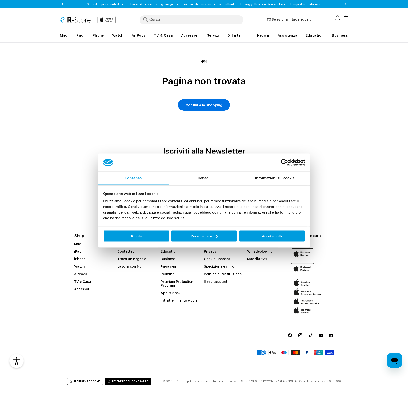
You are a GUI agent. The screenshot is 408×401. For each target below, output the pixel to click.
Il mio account (215, 281)
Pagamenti (169, 266)
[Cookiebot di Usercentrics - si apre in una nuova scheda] (284, 162)
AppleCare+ (170, 293)
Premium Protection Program (177, 283)
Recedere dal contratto (130, 381)
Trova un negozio (131, 259)
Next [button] (345, 4)
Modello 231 (257, 259)
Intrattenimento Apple (179, 300)
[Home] (75, 20)
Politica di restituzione (223, 274)
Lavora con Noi (129, 266)
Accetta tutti (272, 236)
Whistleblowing (260, 251)
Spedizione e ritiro (219, 266)
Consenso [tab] (133, 178)
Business (168, 259)
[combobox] (191, 19)
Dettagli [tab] (204, 178)
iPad (77, 251)
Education (169, 251)
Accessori (82, 289)
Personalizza (201, 236)
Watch (79, 266)
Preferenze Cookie (87, 381)
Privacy (210, 251)
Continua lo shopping (204, 105)
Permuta (168, 274)
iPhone (79, 259)
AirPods (80, 274)
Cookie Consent (217, 259)
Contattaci (126, 251)
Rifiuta (136, 236)
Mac (77, 244)
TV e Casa (82, 281)
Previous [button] (62, 4)
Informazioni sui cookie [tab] (274, 178)
